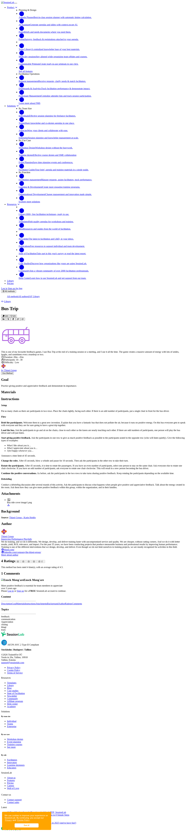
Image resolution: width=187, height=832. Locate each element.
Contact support (14, 799)
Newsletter (12, 696)
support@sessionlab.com (12, 662)
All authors (23, 296)
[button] (6, 301)
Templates (11, 683)
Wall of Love (13, 788)
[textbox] (93, 446)
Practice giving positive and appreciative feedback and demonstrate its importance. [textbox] (39, 386)
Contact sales (13, 802)
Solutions (11, 106)
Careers (10, 785)
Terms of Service (15, 673)
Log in (4, 288)
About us (11, 777)
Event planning (14, 742)
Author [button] (61, 603)
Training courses (14, 744)
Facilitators (12, 760)
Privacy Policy (13, 667)
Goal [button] (14, 603)
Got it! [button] (26, 825)
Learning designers (16, 765)
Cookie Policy (23, 820)
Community (12, 698)
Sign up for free (15, 288)
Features (11, 780)
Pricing (10, 783)
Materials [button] (20, 603)
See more (11, 747)
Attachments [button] (41, 603)
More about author (9, 555)
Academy (11, 706)
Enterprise (11, 726)
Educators (11, 768)
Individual (11, 721)
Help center (12, 704)
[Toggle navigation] (16, 3)
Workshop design (15, 739)
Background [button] (52, 603)
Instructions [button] (30, 603)
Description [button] (6, 603)
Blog (9, 688)
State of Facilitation (16, 693)
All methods (12, 296)
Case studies (12, 690)
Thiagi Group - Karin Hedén (22, 517)
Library (10, 685)
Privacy (8, 820)
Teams (10, 724)
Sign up (20, 591)
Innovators (12, 762)
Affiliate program (15, 701)
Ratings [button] (68, 603)
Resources (12, 204)
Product (11, 7)
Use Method (7, 373)
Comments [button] (77, 603)
